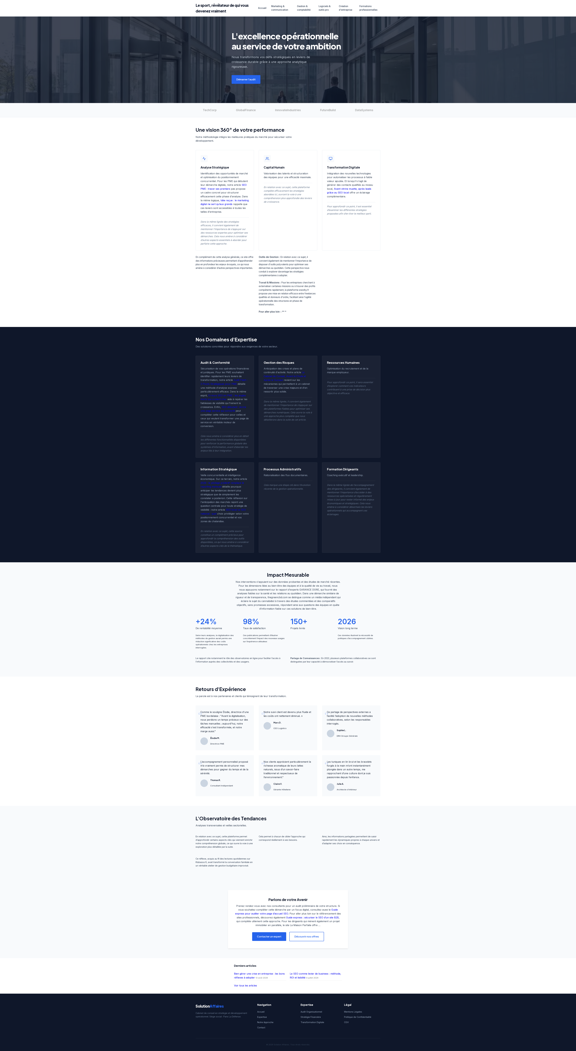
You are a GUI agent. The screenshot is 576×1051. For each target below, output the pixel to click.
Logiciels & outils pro (325, 8)
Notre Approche (265, 1022)
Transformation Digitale (312, 1022)
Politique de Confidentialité (357, 1017)
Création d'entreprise (345, 8)
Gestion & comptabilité (303, 8)
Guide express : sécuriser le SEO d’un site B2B (312, 917)
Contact (261, 1027)
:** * (283, 311)
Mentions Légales (353, 1011)
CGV (346, 1022)
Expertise (262, 1017)
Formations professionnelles (368, 8)
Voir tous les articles (245, 985)
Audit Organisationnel (311, 1011)
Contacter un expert (269, 936)
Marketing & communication (279, 8)
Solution (210, 1006)
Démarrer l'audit (246, 79)
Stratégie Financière (311, 1017)
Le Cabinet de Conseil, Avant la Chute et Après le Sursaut (285, 376)
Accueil (262, 8)
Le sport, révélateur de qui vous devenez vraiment (222, 8)
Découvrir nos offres (306, 936)
